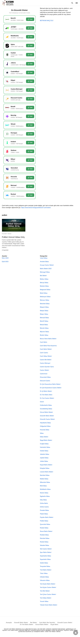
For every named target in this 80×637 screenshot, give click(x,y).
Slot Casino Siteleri (46, 549)
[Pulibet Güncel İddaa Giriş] (13, 225)
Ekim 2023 (5, 258)
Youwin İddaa (44, 601)
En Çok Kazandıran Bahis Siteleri (50, 384)
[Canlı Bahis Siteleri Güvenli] (9, 2)
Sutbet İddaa (44, 563)
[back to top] (75, 632)
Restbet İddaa (44, 535)
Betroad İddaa (44, 317)
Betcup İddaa (44, 282)
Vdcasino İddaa (45, 580)
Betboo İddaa (44, 279)
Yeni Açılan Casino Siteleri (48, 587)
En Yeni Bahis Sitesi (46, 394)
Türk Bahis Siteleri (45, 570)
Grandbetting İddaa (46, 408)
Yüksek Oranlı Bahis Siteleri (48, 605)
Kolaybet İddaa (44, 468)
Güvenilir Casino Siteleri (47, 419)
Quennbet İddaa (45, 524)
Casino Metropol (45, 363)
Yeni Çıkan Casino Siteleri (48, 594)
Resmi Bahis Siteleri (46, 531)
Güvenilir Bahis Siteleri (47, 415)
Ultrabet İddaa (44, 577)
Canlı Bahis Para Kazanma (48, 345)
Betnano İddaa (44, 300)
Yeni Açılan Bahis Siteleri (47, 584)
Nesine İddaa (44, 493)
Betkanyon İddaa (45, 296)
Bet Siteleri (43, 275)
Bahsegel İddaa (45, 272)
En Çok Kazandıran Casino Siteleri (50, 387)
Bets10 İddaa (44, 321)
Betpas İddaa (44, 310)
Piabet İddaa (44, 514)
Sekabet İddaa (44, 545)
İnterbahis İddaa (45, 447)
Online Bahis (44, 503)
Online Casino (44, 507)
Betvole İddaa (44, 328)
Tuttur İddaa (44, 573)
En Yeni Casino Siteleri (47, 398)
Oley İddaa (43, 500)
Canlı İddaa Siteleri (46, 356)
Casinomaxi (43, 373)
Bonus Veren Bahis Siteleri (48, 338)
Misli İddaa (43, 486)
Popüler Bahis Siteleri (46, 517)
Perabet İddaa (44, 510)
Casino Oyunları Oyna (47, 366)
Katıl (31, 19)
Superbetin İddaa (45, 559)
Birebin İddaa (44, 335)
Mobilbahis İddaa (45, 489)
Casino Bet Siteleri (45, 359)
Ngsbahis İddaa (45, 496)
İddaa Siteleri (44, 436)
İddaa (42, 433)
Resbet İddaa (44, 528)
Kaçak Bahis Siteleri (46, 465)
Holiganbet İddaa (45, 426)
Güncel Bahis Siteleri (46, 412)
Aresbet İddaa (44, 261)
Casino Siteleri (44, 370)
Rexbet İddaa (44, 542)
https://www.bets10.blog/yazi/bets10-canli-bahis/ (36, 207)
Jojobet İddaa (44, 458)
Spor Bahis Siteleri (45, 552)
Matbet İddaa (44, 479)
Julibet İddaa (44, 461)
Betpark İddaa (44, 307)
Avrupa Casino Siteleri (47, 265)
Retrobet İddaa (44, 538)
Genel (42, 401)
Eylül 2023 (5, 261)
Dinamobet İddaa (45, 377)
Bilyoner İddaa (44, 331)
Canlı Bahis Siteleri (46, 349)
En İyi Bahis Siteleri (46, 391)
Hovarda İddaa (44, 429)
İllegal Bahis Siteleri (46, 440)
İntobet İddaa (44, 450)
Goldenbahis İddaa (46, 405)
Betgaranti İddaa (45, 289)
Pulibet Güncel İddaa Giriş (13, 237)
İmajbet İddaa (44, 443)
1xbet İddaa (43, 258)
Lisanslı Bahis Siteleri (46, 472)
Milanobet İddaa (45, 482)
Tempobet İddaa (45, 566)
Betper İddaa (44, 314)
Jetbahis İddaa (44, 454)
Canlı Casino (44, 352)
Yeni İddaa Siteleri (45, 598)
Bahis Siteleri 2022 (46, 268)
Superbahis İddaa (45, 556)
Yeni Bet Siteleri (45, 591)
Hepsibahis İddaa (45, 422)
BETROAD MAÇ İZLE (46, 20)
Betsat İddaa (44, 324)
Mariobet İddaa (44, 475)
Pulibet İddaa (6, 233)
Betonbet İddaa (44, 303)
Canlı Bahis (43, 342)
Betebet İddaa (44, 286)
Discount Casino (45, 380)
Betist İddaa (43, 293)
